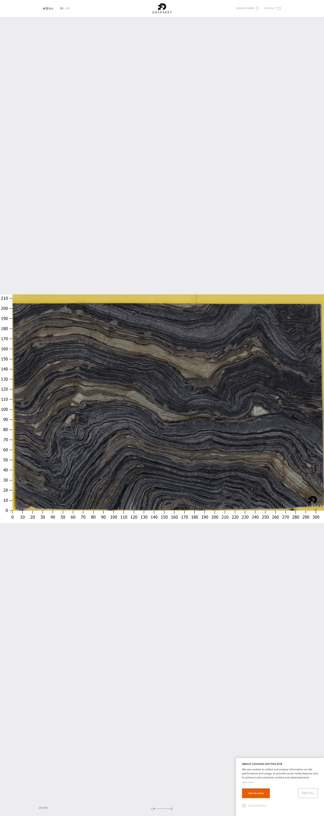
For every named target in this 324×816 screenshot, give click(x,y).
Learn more (247, 782)
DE (61, 8)
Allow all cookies (256, 793)
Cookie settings (257, 806)
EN (68, 8)
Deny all (308, 793)
